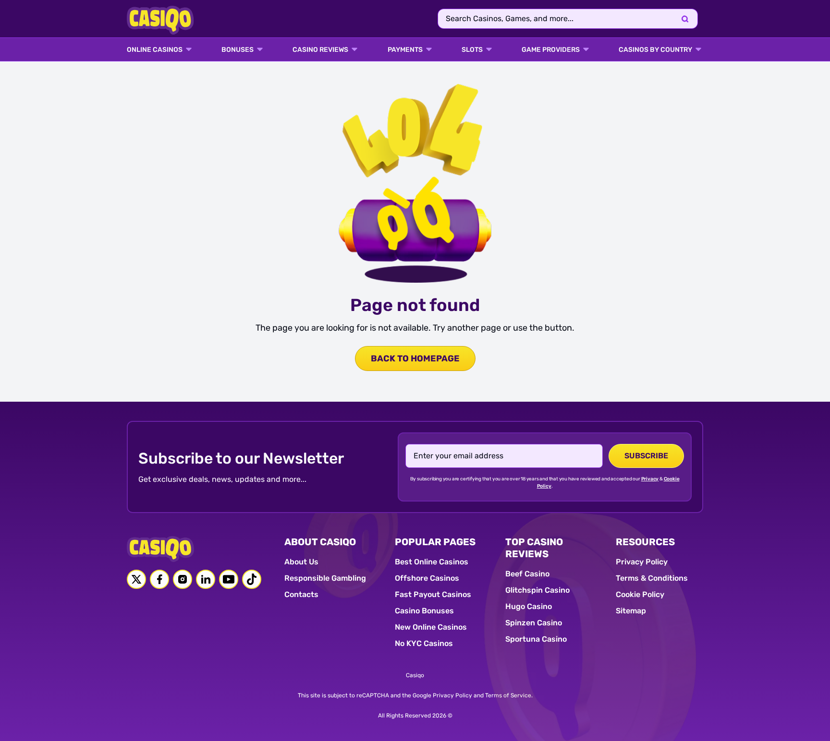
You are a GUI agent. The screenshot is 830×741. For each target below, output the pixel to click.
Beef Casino (527, 573)
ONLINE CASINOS (155, 50)
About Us (301, 561)
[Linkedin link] (205, 579)
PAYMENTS (405, 50)
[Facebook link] (159, 579)
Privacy (650, 479)
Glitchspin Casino (537, 590)
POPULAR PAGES (435, 542)
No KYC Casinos (424, 643)
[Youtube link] (228, 579)
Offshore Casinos (427, 578)
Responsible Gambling (325, 578)
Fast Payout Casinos (433, 594)
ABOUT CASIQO (320, 542)
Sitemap (631, 610)
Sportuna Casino (536, 639)
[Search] (685, 19)
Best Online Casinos (431, 561)
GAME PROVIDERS (551, 50)
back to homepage (415, 358)
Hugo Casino (528, 606)
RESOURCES (645, 542)
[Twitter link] (136, 579)
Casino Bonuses (424, 610)
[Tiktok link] (251, 579)
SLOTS (472, 50)
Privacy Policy (642, 561)
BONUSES (237, 50)
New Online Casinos (431, 627)
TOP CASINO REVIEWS (534, 548)
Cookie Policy (640, 594)
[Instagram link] (182, 579)
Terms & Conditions (652, 578)
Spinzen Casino (533, 622)
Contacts (301, 594)
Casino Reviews (320, 50)
